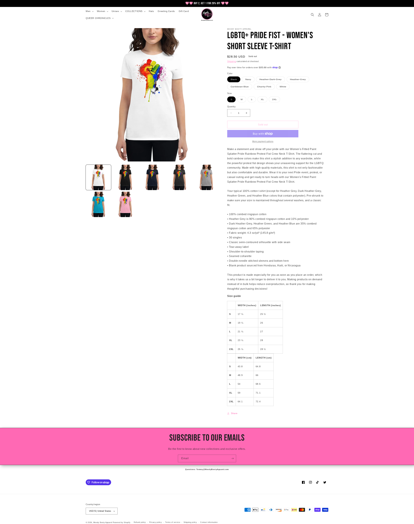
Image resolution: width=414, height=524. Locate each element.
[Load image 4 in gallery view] (179, 177)
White (285, 87)
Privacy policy (155, 522)
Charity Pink (266, 87)
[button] (89, 11)
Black (235, 80)
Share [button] (234, 413)
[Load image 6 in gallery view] (98, 204)
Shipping (231, 61)
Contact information (209, 522)
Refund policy (140, 522)
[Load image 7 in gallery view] (125, 204)
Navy (250, 80)
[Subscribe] (232, 458)
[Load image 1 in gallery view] (98, 177)
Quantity (231, 106)
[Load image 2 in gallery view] (125, 177)
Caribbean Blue (241, 87)
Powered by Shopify (122, 522)
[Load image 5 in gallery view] (206, 177)
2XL (276, 100)
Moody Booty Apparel (102, 522)
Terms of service (172, 522)
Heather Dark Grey (272, 80)
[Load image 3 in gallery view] (152, 177)
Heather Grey (299, 80)
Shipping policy (190, 522)
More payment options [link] (262, 141)
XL (264, 100)
